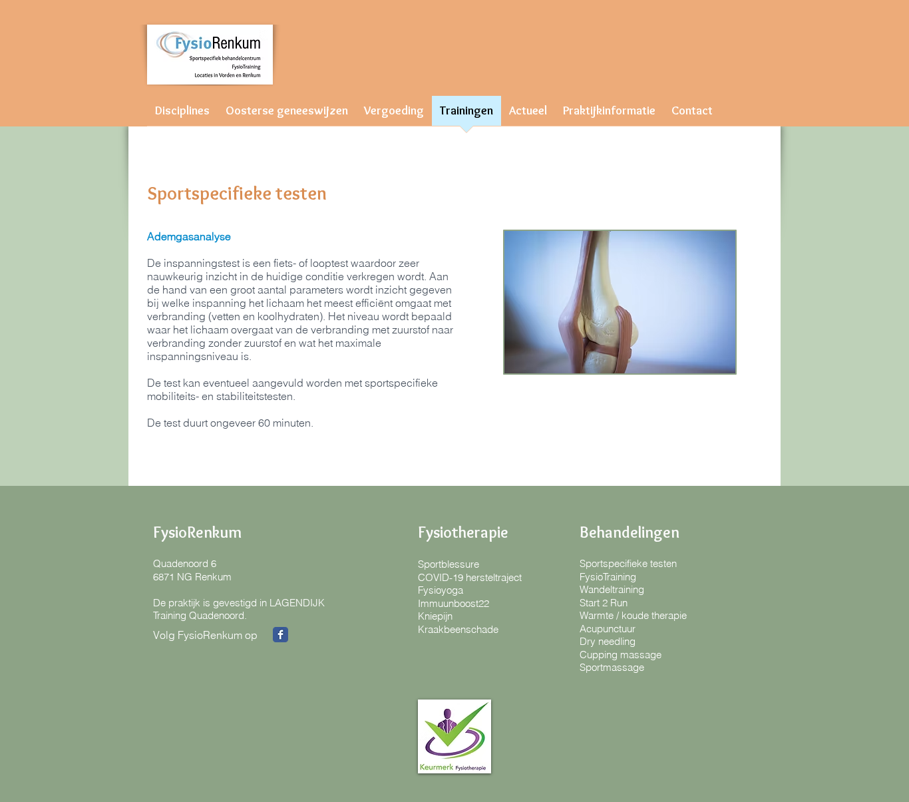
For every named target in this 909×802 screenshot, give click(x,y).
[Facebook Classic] (280, 634)
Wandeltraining (612, 589)
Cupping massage (620, 654)
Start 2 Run (604, 602)
